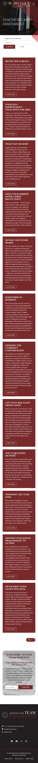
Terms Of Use (19, 758)
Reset (22, 47)
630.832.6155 (8, 732)
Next (30, 640)
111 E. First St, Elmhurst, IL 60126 (14, 726)
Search (10, 47)
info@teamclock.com (10, 729)
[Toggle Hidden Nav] (33, 4)
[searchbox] (17, 43)
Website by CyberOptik (19, 755)
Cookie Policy (30, 758)
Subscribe (26, 687)
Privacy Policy (8, 758)
